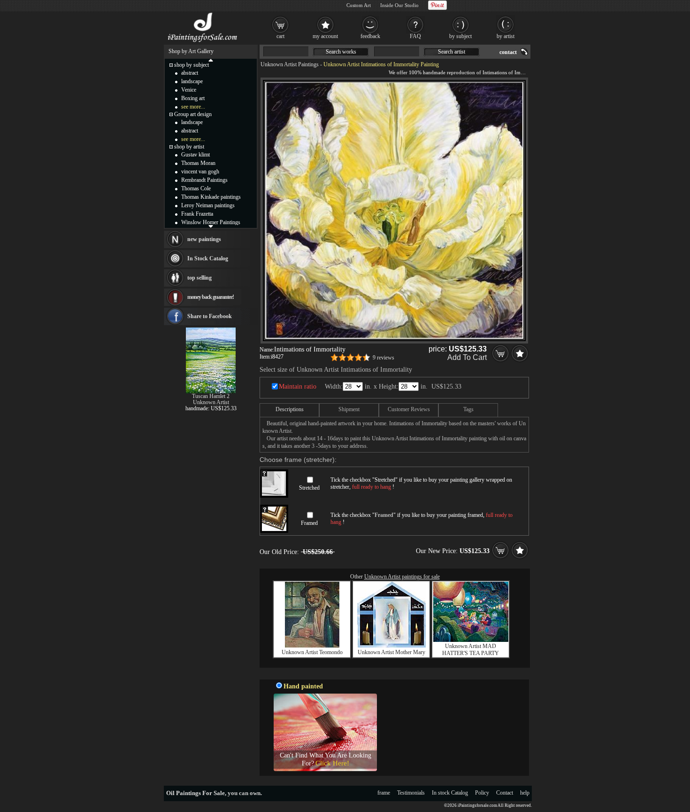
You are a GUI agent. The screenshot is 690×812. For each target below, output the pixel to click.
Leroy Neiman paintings (208, 205)
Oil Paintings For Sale (195, 792)
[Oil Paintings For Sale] (203, 42)
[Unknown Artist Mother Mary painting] (391, 645)
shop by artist (189, 146)
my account (325, 36)
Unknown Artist (211, 402)
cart (280, 36)
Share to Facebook (209, 316)
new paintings (204, 239)
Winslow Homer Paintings (210, 222)
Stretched (309, 487)
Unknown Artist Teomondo (312, 652)
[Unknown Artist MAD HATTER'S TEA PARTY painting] (470, 640)
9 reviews (383, 357)
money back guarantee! (210, 297)
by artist (505, 36)
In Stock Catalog (207, 258)
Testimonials (411, 792)
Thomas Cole (196, 188)
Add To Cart (467, 357)
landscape (192, 81)
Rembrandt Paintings (204, 180)
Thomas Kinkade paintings (211, 197)
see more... (193, 106)
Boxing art (193, 98)
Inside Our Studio (399, 5)
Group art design (193, 114)
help (524, 792)
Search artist (451, 51)
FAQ (415, 36)
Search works (341, 51)
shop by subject (191, 65)
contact (508, 52)
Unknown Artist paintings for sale (402, 576)
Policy (482, 792)
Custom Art (358, 5)
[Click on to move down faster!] (210, 226)
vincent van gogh (200, 171)
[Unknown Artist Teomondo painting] (312, 645)
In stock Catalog (450, 792)
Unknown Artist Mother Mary (391, 652)
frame (383, 792)
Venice (188, 89)
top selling (199, 277)
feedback (370, 36)
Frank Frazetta (197, 214)
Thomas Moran (198, 163)
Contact (504, 792)
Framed (309, 523)
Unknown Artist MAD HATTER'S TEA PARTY (470, 649)
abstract (189, 73)
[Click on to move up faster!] (210, 59)
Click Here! (332, 763)
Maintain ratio (297, 386)
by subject (460, 36)
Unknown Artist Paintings (290, 64)
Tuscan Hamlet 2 (211, 396)
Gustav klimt (195, 154)
